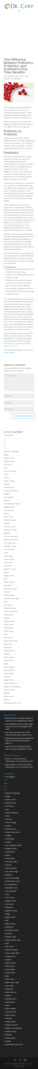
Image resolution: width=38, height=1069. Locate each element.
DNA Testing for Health (12, 504)
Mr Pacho (7, 592)
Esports (6, 513)
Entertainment (9, 510)
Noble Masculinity (10, 608)
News (6, 602)
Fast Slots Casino (10, 520)
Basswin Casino (9, 461)
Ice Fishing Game (10, 543)
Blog (5, 468)
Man (5, 579)
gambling (7, 533)
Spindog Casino (9, 657)
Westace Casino (9, 690)
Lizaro (6, 553)
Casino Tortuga (9, 481)
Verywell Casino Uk (10, 683)
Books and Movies (10, 471)
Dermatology (8, 497)
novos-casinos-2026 (11, 611)
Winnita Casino (9, 696)
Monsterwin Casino (10, 589)
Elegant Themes (19, 1064)
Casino (6, 474)
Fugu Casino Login (10, 530)
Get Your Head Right (11, 536)
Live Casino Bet (9, 549)
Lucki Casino (8, 562)
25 (4, 442)
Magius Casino (9, 576)
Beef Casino (8, 464)
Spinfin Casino (8, 660)
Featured (7, 79)
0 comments (16, 79)
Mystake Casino (9, 595)
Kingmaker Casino (10, 546)
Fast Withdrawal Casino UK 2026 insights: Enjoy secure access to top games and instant (19, 726)
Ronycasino (8, 647)
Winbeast (7, 693)
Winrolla (6, 700)
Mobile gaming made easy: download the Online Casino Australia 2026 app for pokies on (19, 740)
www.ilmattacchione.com (12, 703)
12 (4, 438)
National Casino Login (11, 598)
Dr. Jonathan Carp (12, 76)
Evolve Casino (8, 517)
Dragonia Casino (9, 507)
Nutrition (7, 618)
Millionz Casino (9, 582)
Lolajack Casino (9, 559)
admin (7, 759)
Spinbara (7, 654)
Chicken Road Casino (11, 491)
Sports (6, 664)
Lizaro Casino (8, 556)
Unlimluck (7, 677)
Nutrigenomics (9, 615)
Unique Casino (9, 673)
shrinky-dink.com (9, 651)
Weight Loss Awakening (12, 687)
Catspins (7, 484)
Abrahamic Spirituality (11, 451)
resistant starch (14, 172)
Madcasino (7, 566)
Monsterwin (8, 585)
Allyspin (6, 455)
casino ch (7, 478)
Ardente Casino (9, 458)
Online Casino (8, 624)
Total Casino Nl (9, 670)
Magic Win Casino (10, 569)
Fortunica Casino (9, 527)
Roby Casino (8, 644)
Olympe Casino (9, 621)
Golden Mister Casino (11, 540)
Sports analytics (9, 667)
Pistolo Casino (9, 631)
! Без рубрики (8, 435)
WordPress (20, 1066)
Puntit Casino (8, 638)
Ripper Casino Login (10, 641)
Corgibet (7, 494)
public (6, 634)
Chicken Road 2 (9, 487)
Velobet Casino (9, 680)
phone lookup (8, 628)
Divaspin (7, 500)
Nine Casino (8, 605)
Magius (6, 572)
